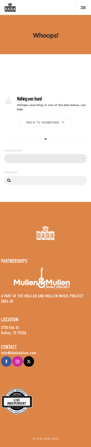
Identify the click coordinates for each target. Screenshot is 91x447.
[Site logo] (10, 7)
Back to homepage (42, 122)
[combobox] (45, 158)
